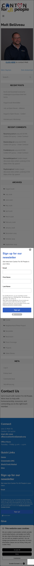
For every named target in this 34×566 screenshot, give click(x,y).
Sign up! (17, 310)
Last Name (6, 286)
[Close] (30, 249)
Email (5, 268)
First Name (6, 277)
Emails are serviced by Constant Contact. (12, 304)
